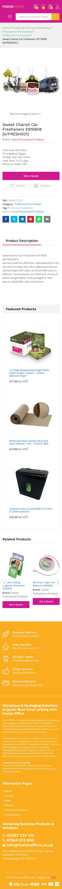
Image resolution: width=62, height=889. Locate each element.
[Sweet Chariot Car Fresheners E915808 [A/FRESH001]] (5, 219)
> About (6, 791)
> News (6, 800)
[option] (16, 582)
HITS (53, 877)
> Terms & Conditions (14, 809)
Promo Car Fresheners (20, 207)
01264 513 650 (20, 840)
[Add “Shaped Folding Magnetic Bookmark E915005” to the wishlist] (19, 577)
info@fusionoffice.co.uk (30, 845)
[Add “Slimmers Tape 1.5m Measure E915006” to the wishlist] (49, 577)
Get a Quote (31, 176)
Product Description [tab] (22, 240)
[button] (42, 185)
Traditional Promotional (27, 204)
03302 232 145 (20, 835)
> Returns (7, 805)
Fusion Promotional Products (27, 139)
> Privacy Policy (11, 814)
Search (55, 16)
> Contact (7, 795)
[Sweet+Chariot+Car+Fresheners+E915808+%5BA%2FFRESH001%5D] (14, 219)
